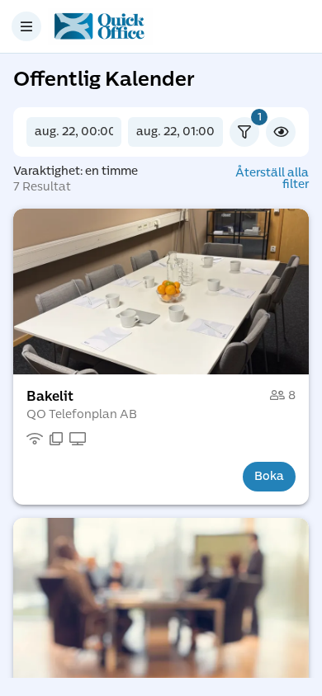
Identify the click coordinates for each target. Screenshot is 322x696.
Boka (269, 476)
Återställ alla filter (272, 178)
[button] (161, 291)
